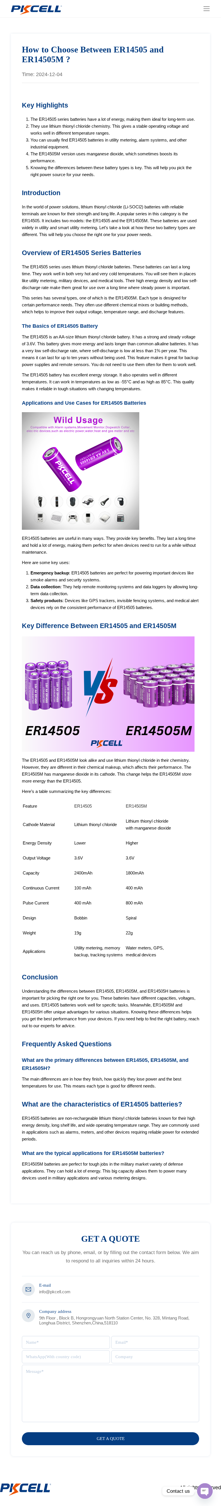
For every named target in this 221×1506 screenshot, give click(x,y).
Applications (34, 951)
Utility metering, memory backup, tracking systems (98, 951)
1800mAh (135, 872)
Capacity (31, 872)
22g (129, 932)
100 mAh (82, 887)
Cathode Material (39, 824)
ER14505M (136, 806)
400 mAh (134, 887)
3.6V (78, 857)
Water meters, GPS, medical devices (145, 951)
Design (29, 917)
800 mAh (134, 902)
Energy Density (37, 842)
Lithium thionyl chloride (95, 824)
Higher (132, 842)
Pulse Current (36, 902)
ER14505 (83, 806)
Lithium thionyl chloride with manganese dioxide (148, 824)
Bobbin (80, 917)
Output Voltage (36, 857)
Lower (80, 842)
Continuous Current (41, 887)
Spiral (131, 917)
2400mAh (83, 872)
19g (77, 932)
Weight (29, 932)
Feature (30, 806)
